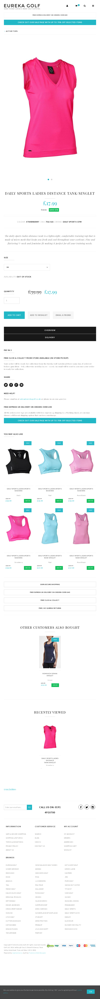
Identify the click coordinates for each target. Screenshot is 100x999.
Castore (68, 873)
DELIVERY (50, 337)
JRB (66, 877)
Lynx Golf (10, 917)
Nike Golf (69, 893)
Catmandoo (11, 925)
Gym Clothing (10, 789)
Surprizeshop (41, 905)
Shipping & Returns (14, 838)
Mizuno (9, 913)
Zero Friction (41, 921)
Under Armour (12, 869)
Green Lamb (70, 869)
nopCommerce (17, 953)
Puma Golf (39, 893)
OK (90, 992)
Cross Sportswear (14, 909)
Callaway (39, 889)
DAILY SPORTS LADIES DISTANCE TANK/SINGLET (50, 760)
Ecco (8, 877)
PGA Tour (39, 885)
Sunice (68, 897)
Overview (49, 330)
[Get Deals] (29, 807)
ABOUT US (10, 850)
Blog (37, 838)
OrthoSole (10, 901)
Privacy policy (12, 846)
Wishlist (68, 850)
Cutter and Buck (13, 921)
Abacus (9, 881)
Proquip (38, 925)
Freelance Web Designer (37, 953)
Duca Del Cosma (72, 901)
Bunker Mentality (73, 925)
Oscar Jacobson (13, 905)
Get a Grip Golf (71, 865)
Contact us (40, 846)
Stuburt (39, 917)
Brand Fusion (12, 929)
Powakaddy (70, 905)
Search (38, 834)
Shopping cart (70, 846)
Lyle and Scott (41, 929)
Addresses (68, 842)
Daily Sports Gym (72, 913)
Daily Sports (70, 909)
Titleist (68, 889)
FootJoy (38, 933)
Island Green (41, 901)
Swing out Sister (72, 885)
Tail (7, 885)
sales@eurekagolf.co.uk (30, 399)
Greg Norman (41, 909)
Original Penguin (13, 897)
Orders (67, 838)
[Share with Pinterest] (21, 385)
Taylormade (11, 933)
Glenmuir (69, 921)
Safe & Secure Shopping (16, 834)
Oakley (68, 917)
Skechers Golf (41, 873)
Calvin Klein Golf (13, 893)
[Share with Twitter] (6, 385)
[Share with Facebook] (11, 385)
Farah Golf (10, 889)
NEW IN (38, 842)
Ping (37, 877)
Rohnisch (10, 873)
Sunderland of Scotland (46, 913)
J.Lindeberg (40, 881)
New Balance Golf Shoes (46, 865)
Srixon (38, 897)
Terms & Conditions (14, 842)
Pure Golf (69, 881)
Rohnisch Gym (71, 929)
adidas (38, 869)
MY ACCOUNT (69, 834)
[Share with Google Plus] (16, 385)
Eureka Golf (11, 865)
